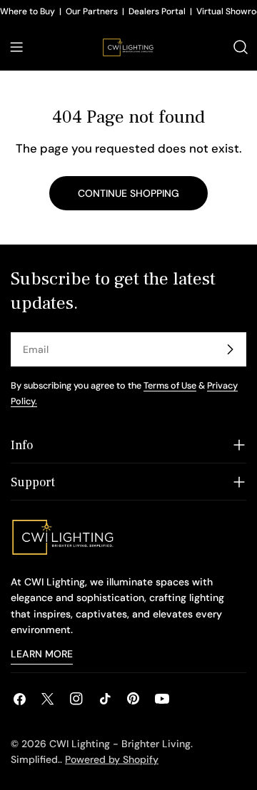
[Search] (240, 47)
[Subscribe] (230, 349)
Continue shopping (128, 193)
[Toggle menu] (16, 47)
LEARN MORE (42, 653)
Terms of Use (169, 385)
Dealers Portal (157, 11)
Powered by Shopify (111, 759)
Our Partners (92, 11)
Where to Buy (27, 11)
